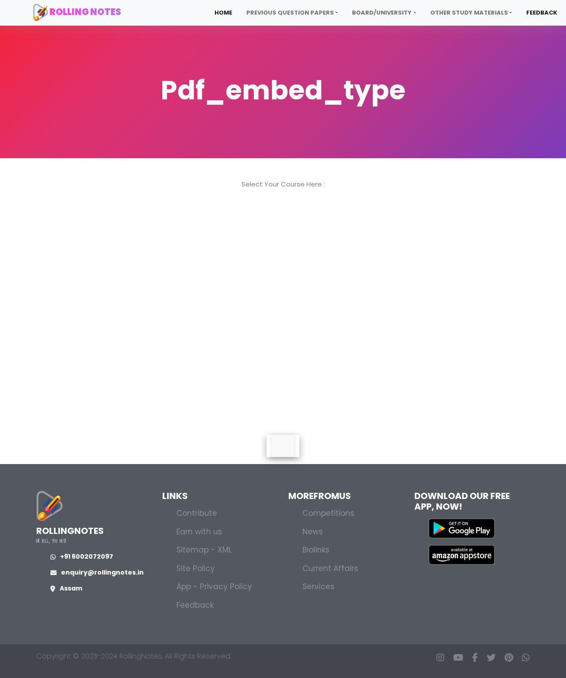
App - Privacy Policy (214, 586)
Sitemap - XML (204, 550)
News (312, 531)
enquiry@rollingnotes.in (102, 572)
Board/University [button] (382, 12)
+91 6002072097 (86, 556)
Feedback (541, 12)
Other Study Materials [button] (469, 12)
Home (223, 12)
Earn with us (199, 531)
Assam (71, 588)
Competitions (328, 513)
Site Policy (195, 568)
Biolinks (315, 550)
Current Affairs (330, 568)
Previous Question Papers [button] (290, 12)
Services (318, 586)
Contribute (196, 513)
